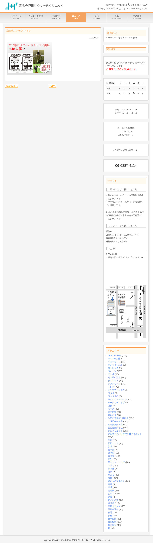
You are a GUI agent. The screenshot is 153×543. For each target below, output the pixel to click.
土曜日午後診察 (115, 421)
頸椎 (110, 515)
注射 (110, 459)
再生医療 (112, 412)
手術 (110, 440)
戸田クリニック (115, 431)
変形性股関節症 (115, 424)
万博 (110, 405)
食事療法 (112, 519)
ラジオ (111, 393)
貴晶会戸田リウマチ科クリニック (41, 5)
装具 (110, 487)
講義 (110, 497)
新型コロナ (113, 443)
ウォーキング (114, 362)
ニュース (76, 17)
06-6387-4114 (114, 355)
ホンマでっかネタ (116, 390)
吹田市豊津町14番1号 (118, 418)
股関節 (111, 468)
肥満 (110, 471)
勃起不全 (112, 415)
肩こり (111, 475)
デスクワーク (114, 383)
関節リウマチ (114, 506)
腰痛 (110, 478)
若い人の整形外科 (116, 481)
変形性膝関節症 (115, 427)
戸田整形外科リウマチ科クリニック (124, 434)
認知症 (111, 490)
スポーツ (112, 371)
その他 (111, 374)
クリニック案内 (35, 17)
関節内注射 (113, 509)
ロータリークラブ (116, 402)
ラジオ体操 (113, 396)
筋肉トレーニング (116, 462)
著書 (110, 484)
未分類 (111, 456)
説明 (110, 493)
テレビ (111, 387)
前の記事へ (12, 86)
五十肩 (111, 409)
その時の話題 (114, 377)
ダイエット (113, 380)
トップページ (15, 17)
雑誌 (110, 512)
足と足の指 (113, 500)
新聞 (110, 446)
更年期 (111, 449)
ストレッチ (113, 368)
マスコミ (137, 17)
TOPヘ (52, 86)
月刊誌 (111, 453)
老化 (110, 465)
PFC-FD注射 (114, 358)
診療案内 (56, 17)
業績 (117, 17)
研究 (96, 17)
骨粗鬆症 (112, 525)
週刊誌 (111, 503)
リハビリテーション (117, 399)
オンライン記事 (115, 365)
